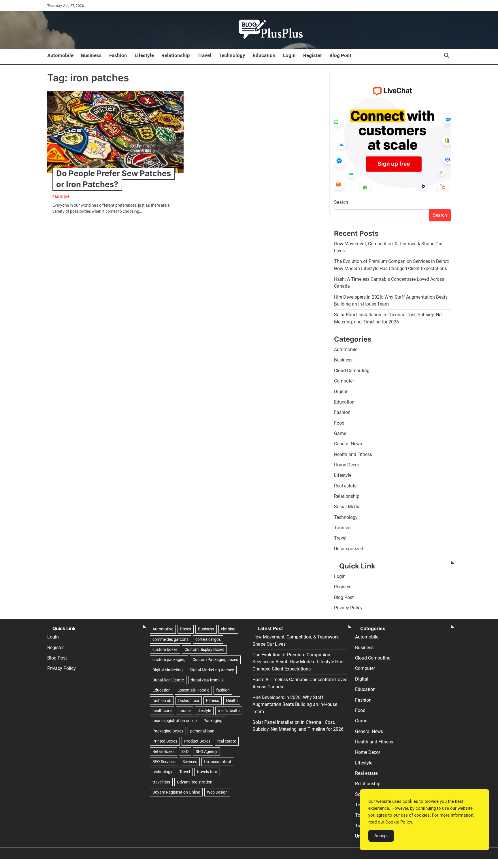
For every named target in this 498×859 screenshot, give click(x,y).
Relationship (175, 55)
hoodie (184, 710)
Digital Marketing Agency (212, 670)
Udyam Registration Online (176, 792)
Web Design (217, 792)
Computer (344, 381)
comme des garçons (170, 639)
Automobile (60, 55)
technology (162, 771)
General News (348, 444)
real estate (226, 741)
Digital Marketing (167, 670)
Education (264, 55)
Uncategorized (348, 548)
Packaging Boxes (167, 731)
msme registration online (174, 720)
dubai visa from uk (207, 680)
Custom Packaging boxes (215, 659)
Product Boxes (197, 741)
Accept (381, 835)
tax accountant (217, 761)
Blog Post (340, 55)
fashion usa (188, 700)
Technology (232, 55)
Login (289, 55)
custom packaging (169, 659)
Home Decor (346, 465)
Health (232, 700)
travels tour (207, 771)
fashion (223, 690)
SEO (185, 751)
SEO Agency (206, 751)
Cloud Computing (351, 370)
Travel (204, 55)
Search (341, 202)
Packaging (212, 720)
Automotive (162, 629)
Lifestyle (144, 55)
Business (91, 55)
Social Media (347, 506)
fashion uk (161, 700)
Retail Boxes (163, 751)
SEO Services (164, 761)
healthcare (161, 710)
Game (340, 433)
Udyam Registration (194, 782)
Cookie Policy (398, 822)
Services (189, 761)
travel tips (161, 782)
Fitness (212, 700)
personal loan (202, 731)
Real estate (345, 486)
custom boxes (165, 649)
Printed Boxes (164, 741)
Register (312, 55)
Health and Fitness (353, 454)
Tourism (342, 527)
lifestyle (204, 710)
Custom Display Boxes (204, 649)
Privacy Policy (348, 608)
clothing (228, 629)
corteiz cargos (208, 639)
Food (339, 423)
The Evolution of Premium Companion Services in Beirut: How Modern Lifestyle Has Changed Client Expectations (297, 662)
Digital (340, 391)
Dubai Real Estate (168, 680)
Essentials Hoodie (193, 690)
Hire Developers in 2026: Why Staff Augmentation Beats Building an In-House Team (294, 704)
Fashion (118, 55)
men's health (229, 710)
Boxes (185, 629)
